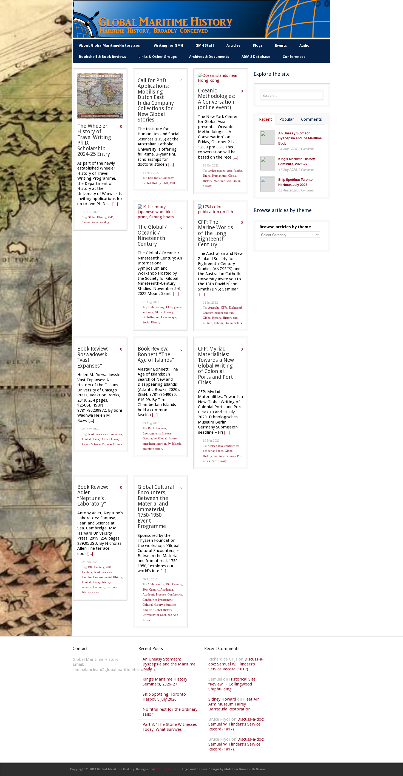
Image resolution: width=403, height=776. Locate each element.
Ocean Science (91, 444)
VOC (173, 183)
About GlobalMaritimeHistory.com (110, 45)
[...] (115, 203)
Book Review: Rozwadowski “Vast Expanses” (93, 357)
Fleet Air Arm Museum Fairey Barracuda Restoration (233, 704)
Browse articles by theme (285, 226)
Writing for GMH (168, 45)
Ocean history (233, 322)
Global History (97, 217)
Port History (219, 460)
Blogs (258, 45)
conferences (231, 445)
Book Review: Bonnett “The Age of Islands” (156, 354)
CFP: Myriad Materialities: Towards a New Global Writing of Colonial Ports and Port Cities (216, 366)
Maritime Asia (222, 180)
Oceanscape (168, 317)
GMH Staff (204, 45)
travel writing (100, 222)
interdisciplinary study (157, 443)
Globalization (151, 317)
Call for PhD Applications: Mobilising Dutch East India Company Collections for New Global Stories (156, 100)
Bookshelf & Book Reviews (102, 57)
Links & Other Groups (157, 57)
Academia (166, 589)
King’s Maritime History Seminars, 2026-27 (296, 161)
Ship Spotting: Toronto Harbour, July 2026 (295, 182)
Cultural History (153, 604)
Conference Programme (158, 599)
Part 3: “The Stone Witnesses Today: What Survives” (170, 727)
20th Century (151, 589)
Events (281, 45)
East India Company (161, 177)
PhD (110, 217)
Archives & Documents (209, 57)
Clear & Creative (168, 769)
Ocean (96, 592)
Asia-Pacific (234, 170)
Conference (175, 594)
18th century (156, 584)
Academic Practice (154, 594)
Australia (213, 307)
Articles (233, 45)
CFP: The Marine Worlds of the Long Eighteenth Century (215, 233)
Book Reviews (97, 434)
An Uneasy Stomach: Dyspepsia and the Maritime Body (300, 138)
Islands (176, 443)
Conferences (294, 57)
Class (219, 445)
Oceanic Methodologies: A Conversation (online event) (216, 99)
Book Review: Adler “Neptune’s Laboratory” (92, 495)
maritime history (153, 448)
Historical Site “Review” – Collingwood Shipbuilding (232, 684)
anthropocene (217, 170)
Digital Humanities (214, 175)
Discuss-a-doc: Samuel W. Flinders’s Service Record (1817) (236, 664)
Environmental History (157, 433)
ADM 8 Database (256, 57)
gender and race (224, 312)
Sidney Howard (222, 699)
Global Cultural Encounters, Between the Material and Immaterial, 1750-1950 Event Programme (156, 507)
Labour (218, 322)
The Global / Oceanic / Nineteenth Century (152, 235)
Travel (86, 222)
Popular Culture (112, 444)
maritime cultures (224, 456)
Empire (87, 577)
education (170, 604)
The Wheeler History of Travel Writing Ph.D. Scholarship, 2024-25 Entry (94, 140)
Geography (150, 438)
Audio (304, 45)
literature (98, 587)
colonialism (114, 434)
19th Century (156, 307)
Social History (151, 322)
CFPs (169, 307)
